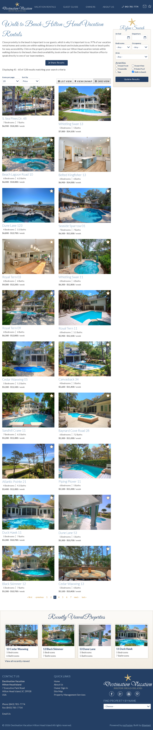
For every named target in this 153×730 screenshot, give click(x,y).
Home (57, 681)
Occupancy (136, 43)
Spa (119, 72)
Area (117, 53)
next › (76, 597)
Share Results (57, 62)
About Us (108, 7)
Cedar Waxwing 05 (15, 379)
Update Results (132, 79)
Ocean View (139, 66)
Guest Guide (70, 7)
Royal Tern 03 (11, 277)
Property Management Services (69, 694)
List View (66, 81)
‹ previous (39, 597)
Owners (90, 7)
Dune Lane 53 (68, 533)
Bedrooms (119, 43)
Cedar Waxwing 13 (71, 584)
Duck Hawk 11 (12, 532)
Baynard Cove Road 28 (74, 430)
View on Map (84, 81)
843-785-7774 (131, 6)
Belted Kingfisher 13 (72, 175)
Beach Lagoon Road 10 (17, 174)
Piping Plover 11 (70, 481)
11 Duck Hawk (124, 648)
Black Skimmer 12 (14, 584)
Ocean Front (123, 66)
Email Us (6, 713)
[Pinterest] (137, 693)
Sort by (25, 77)
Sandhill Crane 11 (14, 430)
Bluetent (146, 725)
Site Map (58, 691)
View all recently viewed (17, 661)
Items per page (8, 77)
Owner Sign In (61, 688)
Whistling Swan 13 (71, 124)
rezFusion (128, 725)
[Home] (17, 6)
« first (29, 597)
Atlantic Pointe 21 (14, 481)
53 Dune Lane (87, 649)
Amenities (120, 63)
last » (84, 597)
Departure (136, 34)
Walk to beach (140, 72)
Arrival (118, 34)
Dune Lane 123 (12, 225)
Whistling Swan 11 (71, 277)
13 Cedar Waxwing (17, 649)
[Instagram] (128, 693)
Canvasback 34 (69, 379)
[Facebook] (111, 693)
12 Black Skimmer (53, 649)
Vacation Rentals (45, 7)
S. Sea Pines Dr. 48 (14, 118)
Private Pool (139, 69)
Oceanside (122, 69)
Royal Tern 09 (11, 328)
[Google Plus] (120, 693)
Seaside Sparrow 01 (72, 226)
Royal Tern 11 (68, 328)
